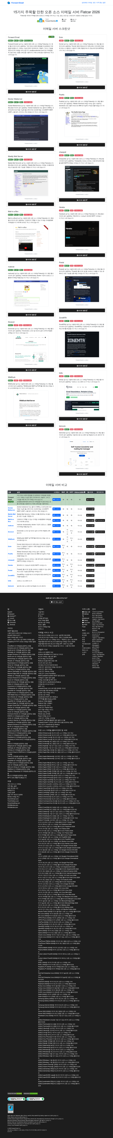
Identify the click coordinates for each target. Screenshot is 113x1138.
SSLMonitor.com (13, 807)
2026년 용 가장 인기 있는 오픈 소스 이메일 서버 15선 (56, 746)
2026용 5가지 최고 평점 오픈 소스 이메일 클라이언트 (57, 933)
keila (9, 581)
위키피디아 (101, 520)
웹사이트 (89, 499)
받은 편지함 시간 (13, 788)
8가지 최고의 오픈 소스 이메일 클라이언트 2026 (57, 843)
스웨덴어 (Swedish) (97, 656)
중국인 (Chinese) (97, 613)
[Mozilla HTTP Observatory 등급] (30, 1093)
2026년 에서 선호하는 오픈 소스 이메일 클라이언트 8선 (59, 786)
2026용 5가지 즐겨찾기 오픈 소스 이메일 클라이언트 (59, 911)
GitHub (86, 614)
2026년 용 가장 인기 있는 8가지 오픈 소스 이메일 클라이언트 (58, 1021)
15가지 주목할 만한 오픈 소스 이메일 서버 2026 (55, 833)
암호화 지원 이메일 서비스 (46, 693)
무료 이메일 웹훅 (43, 620)
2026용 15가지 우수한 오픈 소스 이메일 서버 (54, 962)
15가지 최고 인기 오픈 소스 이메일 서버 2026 (56, 867)
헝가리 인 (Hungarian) (98, 632)
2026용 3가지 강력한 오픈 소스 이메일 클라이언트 (58, 920)
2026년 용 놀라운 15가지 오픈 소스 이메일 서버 (56, 1045)
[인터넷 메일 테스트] (35, 1099)
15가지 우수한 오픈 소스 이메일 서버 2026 (54, 829)
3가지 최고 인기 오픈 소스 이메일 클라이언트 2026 (58, 869)
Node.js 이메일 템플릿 (45, 701)
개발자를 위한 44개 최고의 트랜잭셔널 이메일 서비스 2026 (56, 642)
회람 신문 (87, 612)
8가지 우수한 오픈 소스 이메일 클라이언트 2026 (55, 831)
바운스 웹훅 (42, 625)
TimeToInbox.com (13, 801)
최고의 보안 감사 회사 (45, 663)
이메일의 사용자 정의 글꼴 (46, 678)
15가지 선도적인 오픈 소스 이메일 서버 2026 (56, 884)
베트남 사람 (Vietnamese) (96, 666)
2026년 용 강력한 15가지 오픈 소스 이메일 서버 (57, 1064)
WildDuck (11, 539)
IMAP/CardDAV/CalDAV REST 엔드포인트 (51, 676)
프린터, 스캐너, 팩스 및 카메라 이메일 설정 (21, 639)
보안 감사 (41, 614)
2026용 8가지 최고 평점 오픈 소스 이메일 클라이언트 (59, 944)
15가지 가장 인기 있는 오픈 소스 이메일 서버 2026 (57, 875)
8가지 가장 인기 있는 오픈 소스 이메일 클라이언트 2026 (59, 877)
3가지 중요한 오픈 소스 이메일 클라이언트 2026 (57, 853)
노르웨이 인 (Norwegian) (95, 644)
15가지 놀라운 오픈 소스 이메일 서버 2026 (54, 837)
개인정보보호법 (86, 645)
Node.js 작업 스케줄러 (45, 703)
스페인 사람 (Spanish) (98, 654)
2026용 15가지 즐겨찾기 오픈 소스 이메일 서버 (57, 986)
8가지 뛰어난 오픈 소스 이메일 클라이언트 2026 (56, 826)
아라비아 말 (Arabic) (97, 612)
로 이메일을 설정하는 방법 (19, 646)
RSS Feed (84, 626)
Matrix (86, 620)
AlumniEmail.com (13, 799)
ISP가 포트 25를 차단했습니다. (17, 778)
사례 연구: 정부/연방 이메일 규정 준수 (50, 667)
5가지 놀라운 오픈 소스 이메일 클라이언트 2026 (58, 903)
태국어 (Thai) (96, 658)
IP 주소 (40, 616)
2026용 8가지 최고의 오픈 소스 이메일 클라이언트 (57, 928)
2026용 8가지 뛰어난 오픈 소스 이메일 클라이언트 (59, 959)
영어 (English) (96, 621)
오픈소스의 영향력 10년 (45, 652)
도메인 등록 (11, 792)
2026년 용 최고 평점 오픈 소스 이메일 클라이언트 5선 (59, 753)
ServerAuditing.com (14, 803)
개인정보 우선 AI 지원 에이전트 (48, 665)
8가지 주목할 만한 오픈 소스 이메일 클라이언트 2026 (57, 835)
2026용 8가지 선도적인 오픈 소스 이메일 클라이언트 (58, 951)
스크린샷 (57, 499)
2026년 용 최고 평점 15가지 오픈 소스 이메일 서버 (56, 1024)
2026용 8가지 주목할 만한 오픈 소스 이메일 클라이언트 (59, 970)
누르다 (84, 652)
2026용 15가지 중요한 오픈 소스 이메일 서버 (55, 914)
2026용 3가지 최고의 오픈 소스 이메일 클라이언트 (56, 924)
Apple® (10, 612)
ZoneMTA (11, 575)
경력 (83, 654)
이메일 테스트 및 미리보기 (46, 684)
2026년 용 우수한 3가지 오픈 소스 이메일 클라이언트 (58, 1039)
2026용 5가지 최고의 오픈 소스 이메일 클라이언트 (59, 1008)
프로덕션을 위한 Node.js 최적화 (48, 690)
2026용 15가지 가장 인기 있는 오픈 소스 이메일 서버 (58, 935)
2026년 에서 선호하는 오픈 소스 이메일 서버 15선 (57, 784)
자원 (9, 781)
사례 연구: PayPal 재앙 (45, 707)
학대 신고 (85, 650)
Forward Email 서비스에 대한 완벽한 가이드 (52, 688)
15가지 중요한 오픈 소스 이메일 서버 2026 (58, 850)
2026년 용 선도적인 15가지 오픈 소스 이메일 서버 (56, 1028)
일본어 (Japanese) (97, 639)
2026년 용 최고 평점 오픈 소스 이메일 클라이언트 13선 (58, 818)
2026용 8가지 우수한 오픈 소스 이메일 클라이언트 (56, 965)
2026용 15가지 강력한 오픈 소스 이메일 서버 (56, 918)
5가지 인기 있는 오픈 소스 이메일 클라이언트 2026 (59, 848)
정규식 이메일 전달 (44, 627)
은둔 (94, 3)
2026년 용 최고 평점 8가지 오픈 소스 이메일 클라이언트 (59, 1084)
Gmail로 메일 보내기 (14, 635)
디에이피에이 (86, 648)
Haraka (10, 565)
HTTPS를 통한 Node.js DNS (47, 699)
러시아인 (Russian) (97, 652)
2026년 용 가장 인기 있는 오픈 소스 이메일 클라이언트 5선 (58, 748)
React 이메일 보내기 (44, 716)
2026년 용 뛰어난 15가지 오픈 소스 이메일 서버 (54, 1032)
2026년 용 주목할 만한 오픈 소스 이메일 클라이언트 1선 (59, 773)
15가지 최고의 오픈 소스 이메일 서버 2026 (56, 841)
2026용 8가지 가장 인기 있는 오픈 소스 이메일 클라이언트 (59, 938)
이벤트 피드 (86, 633)
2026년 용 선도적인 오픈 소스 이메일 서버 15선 (58, 756)
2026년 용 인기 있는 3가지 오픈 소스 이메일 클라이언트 (59, 1057)
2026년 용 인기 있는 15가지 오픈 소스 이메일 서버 (58, 1054)
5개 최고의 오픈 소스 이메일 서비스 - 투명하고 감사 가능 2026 (57, 639)
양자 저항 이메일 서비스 (45, 710)
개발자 (40, 609)
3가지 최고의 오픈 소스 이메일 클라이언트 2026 (57, 865)
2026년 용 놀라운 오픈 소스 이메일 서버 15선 (56, 775)
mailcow (11, 526)
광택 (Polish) (95, 647)
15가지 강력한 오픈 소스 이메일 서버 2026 (58, 856)
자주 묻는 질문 (100, 3)
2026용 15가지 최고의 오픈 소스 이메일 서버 (55, 922)
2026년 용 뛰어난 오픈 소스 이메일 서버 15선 (56, 763)
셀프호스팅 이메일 (44, 622)
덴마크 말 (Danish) (97, 617)
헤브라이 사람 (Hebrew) (96, 629)
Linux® (11, 618)
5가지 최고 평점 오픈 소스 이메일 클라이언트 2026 (59, 873)
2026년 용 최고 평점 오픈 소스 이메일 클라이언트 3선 (57, 744)
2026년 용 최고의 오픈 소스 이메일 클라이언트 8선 (57, 735)
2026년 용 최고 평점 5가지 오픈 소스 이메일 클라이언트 (58, 1026)
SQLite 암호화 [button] (79, 492)
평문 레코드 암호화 (15, 795)
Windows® (11, 614)
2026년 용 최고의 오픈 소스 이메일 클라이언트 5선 (58, 782)
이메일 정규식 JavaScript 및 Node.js (49, 682)
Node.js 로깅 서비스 (44, 705)
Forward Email (11, 498)
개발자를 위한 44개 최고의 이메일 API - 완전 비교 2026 (55, 644)
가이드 (10, 628)
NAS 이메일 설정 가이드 (15, 637)
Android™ (12, 616)
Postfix (10, 554)
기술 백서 (41, 612)
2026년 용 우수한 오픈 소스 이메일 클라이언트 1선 (57, 769)
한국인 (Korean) (96, 641)
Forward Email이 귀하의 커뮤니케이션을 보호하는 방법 (55, 722)
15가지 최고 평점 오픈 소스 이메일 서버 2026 (57, 871)
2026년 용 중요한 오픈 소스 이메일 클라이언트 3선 (57, 790)
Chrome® (12, 622)
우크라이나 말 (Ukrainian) (96, 663)
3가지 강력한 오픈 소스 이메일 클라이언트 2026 (58, 859)
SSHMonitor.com (13, 805)
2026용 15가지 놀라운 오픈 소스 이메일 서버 (58, 974)
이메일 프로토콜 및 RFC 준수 (47, 680)
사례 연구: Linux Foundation (47, 673)
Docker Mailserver (11, 509)
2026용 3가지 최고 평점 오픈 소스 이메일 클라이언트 (58, 1013)
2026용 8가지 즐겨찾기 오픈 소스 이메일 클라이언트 (58, 988)
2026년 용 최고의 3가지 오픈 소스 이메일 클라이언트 (57, 1052)
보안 (83, 637)
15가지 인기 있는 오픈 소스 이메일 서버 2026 (57, 846)
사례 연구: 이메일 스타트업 (46, 718)
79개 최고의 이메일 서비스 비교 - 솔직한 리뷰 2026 (54, 635)
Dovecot (11, 532)
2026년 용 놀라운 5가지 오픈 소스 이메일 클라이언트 (57, 1047)
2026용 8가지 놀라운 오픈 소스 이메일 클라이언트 (59, 978)
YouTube (87, 622)
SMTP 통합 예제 (13, 631)
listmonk (11, 586)
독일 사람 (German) (97, 626)
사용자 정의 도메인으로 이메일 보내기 (20, 633)
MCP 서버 (41, 686)
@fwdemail (85, 618)
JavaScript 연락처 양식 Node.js (48, 697)
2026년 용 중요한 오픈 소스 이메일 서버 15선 (55, 788)
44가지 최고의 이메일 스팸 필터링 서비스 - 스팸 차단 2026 (56, 646)
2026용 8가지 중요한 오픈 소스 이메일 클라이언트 (57, 916)
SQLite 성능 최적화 (44, 714)
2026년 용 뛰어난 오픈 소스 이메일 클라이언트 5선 (57, 765)
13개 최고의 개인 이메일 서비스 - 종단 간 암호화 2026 (55, 637)
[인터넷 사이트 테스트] (17, 1099)
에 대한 (84, 635)
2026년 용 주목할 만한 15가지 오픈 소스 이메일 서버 (56, 1041)
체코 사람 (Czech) (97, 615)
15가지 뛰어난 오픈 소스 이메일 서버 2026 (55, 824)
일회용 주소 (11, 790)
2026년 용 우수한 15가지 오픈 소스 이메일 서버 (56, 1037)
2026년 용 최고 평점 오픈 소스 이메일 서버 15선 (55, 741)
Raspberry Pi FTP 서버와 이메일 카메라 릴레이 (22, 643)
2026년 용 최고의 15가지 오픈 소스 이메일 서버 (56, 1049)
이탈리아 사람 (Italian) (98, 638)
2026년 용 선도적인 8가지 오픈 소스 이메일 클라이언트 (57, 1030)
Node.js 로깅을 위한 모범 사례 (47, 661)
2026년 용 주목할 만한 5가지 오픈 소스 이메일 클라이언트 (58, 1043)
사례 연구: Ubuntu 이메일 (46, 671)
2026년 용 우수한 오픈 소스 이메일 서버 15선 (55, 767)
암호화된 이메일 (87, 3)
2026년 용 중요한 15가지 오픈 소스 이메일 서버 (57, 1060)
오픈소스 (41, 629)
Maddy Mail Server (12, 515)
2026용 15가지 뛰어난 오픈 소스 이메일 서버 (59, 955)
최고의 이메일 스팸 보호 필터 (47, 656)
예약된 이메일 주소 (14, 797)
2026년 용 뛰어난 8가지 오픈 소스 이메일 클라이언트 (56, 1035)
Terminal (12, 625)
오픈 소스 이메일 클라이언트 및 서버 (52, 730)
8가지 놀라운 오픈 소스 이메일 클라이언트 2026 (56, 839)
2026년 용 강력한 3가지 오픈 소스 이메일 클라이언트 (59, 1066)
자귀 (83, 642)
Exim (9, 546)
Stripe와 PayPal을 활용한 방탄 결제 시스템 (51, 720)
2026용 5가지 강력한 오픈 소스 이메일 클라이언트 (56, 996)
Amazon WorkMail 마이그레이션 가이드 (50, 654)
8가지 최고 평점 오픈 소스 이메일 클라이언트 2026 (57, 882)
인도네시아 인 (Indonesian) (96, 635)
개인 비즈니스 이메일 (14, 784)
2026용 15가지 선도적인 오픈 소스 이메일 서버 (57, 948)
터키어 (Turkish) (96, 660)
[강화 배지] (11, 1108)
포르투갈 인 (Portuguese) (95, 650)
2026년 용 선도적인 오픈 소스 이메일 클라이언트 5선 (59, 759)
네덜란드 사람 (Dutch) (98, 619)
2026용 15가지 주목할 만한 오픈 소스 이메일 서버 (58, 967)
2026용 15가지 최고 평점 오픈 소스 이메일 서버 (55, 931)
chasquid (11, 560)
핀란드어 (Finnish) (97, 623)
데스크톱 (12, 620)
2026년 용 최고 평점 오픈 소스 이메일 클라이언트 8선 (57, 809)
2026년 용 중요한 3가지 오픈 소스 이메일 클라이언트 (58, 1062)
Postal (10, 570)
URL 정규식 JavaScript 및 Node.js (49, 724)
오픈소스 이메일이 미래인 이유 (48, 727)
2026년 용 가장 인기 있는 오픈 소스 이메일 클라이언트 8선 (59, 814)
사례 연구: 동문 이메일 (45, 669)
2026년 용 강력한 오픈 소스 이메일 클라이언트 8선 (56, 795)
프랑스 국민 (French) (98, 625)
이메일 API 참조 (43, 618)
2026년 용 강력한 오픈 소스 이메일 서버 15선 (55, 792)
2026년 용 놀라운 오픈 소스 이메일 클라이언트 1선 (58, 778)
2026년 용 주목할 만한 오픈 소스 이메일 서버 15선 (57, 771)
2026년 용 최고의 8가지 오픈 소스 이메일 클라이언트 (58, 1072)
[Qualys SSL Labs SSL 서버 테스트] (15, 1093)
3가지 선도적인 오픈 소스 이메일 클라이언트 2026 (56, 822)
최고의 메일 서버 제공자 (45, 659)
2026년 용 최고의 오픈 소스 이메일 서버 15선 (55, 733)
